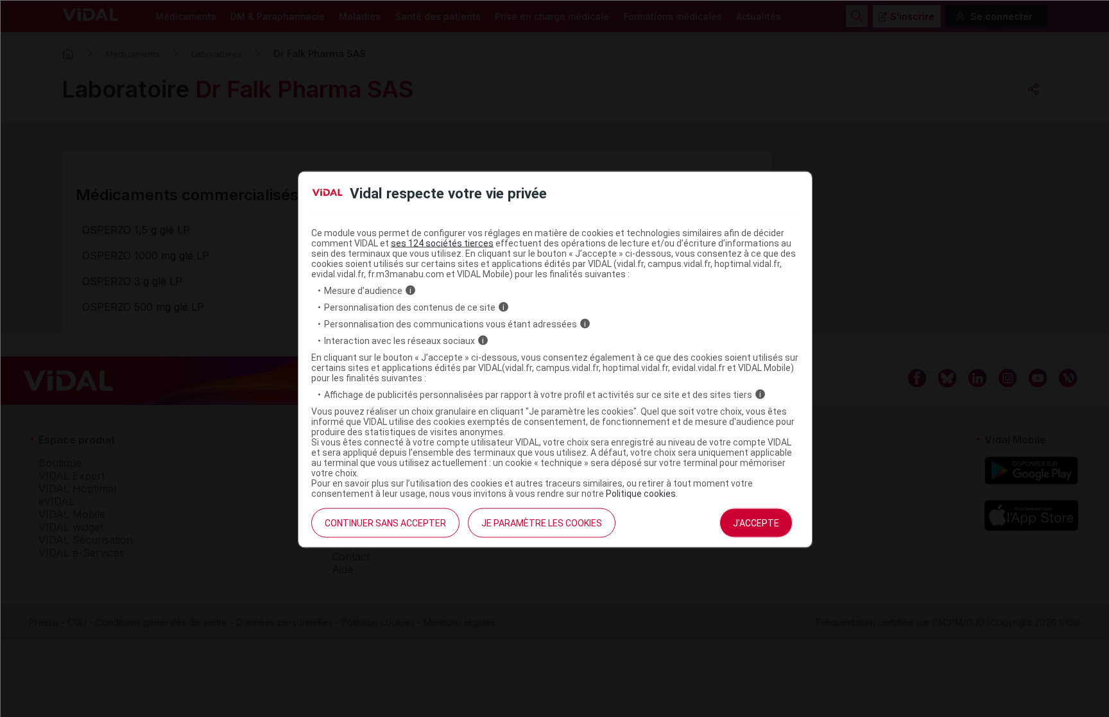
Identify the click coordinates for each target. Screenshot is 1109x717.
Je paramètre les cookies (541, 522)
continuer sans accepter (385, 522)
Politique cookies (641, 493)
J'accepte (756, 522)
